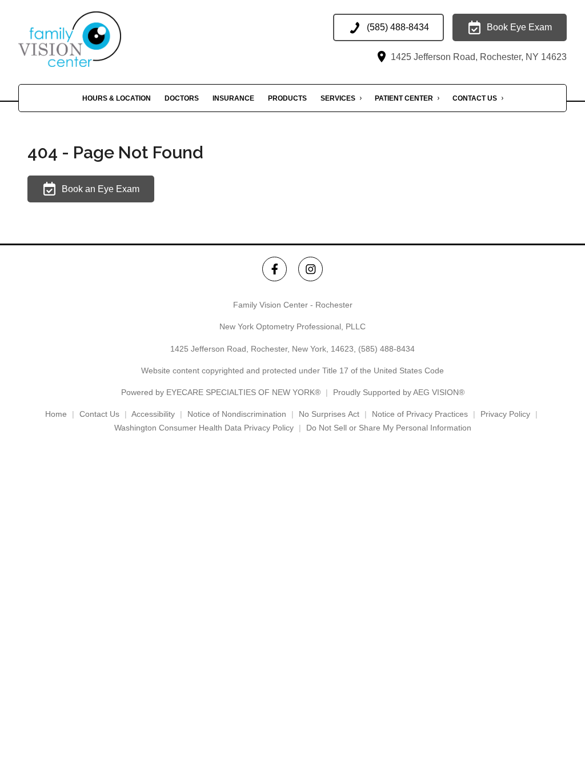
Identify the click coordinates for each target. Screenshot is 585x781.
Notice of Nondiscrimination (236, 414)
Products (287, 98)
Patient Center (404, 98)
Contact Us (474, 98)
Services (337, 98)
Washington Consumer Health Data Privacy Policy (204, 427)
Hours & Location (116, 98)
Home (56, 414)
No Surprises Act (329, 414)
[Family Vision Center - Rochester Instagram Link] (310, 269)
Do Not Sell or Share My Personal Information (388, 427)
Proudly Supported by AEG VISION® (398, 392)
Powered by (220, 392)
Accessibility (153, 414)
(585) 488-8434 (386, 348)
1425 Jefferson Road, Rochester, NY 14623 (477, 57)
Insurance (233, 98)
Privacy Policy (505, 414)
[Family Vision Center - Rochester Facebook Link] (274, 269)
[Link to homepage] (86, 39)
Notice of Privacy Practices (420, 414)
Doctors (182, 98)
